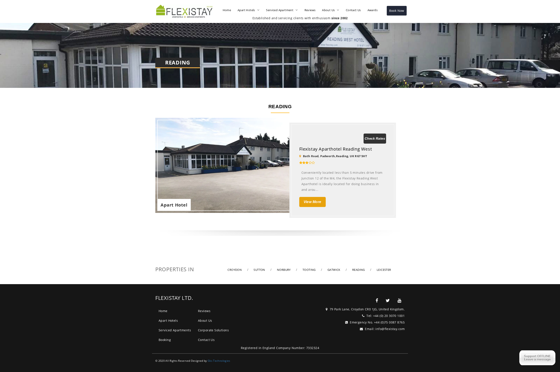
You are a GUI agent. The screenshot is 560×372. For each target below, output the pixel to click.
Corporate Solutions (213, 330)
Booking (165, 340)
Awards (373, 10)
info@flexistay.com (390, 329)
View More (312, 202)
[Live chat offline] (537, 358)
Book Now (396, 11)
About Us (328, 10)
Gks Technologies (219, 360)
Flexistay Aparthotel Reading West (335, 149)
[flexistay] (377, 300)
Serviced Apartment (279, 10)
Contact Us (353, 10)
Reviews (310, 10)
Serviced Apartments (175, 330)
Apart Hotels (246, 10)
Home (227, 10)
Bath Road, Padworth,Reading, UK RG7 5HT (335, 156)
